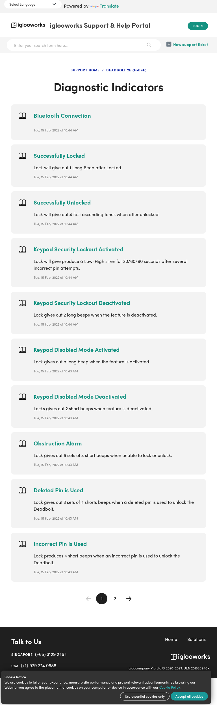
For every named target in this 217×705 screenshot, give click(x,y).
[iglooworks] (190, 654)
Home (171, 639)
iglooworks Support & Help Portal (100, 25)
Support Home (85, 70)
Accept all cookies (189, 696)
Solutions (196, 639)
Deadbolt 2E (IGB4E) (126, 70)
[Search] (149, 45)
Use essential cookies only (145, 696)
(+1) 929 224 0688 (33, 665)
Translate (109, 6)
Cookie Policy (169, 687)
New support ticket (190, 44)
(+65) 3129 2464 (39, 654)
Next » (128, 598)
